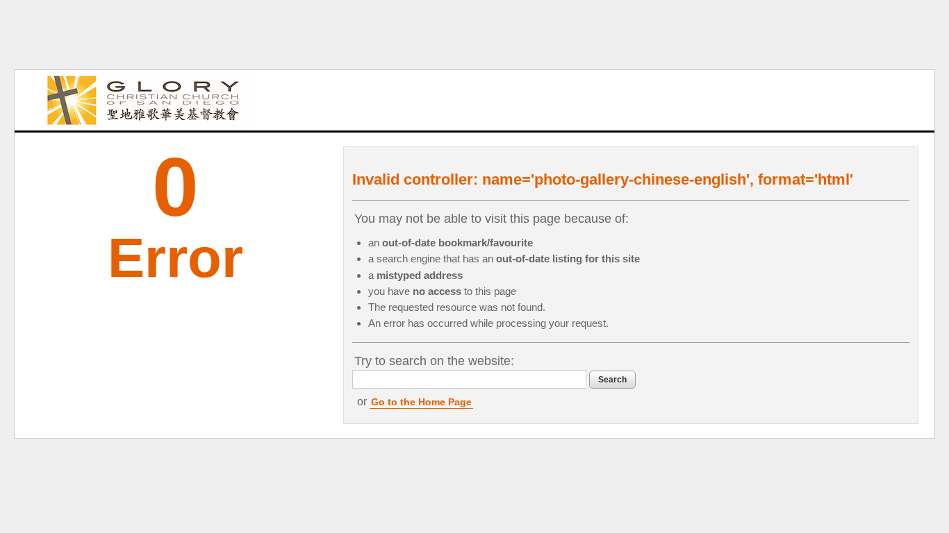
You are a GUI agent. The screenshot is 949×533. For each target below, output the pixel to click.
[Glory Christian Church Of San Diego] (147, 100)
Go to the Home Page (421, 401)
